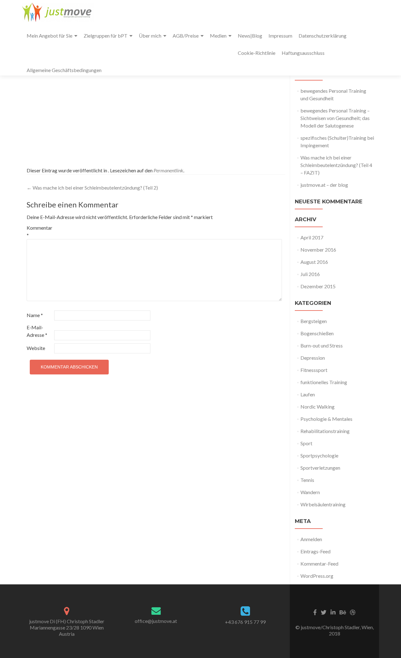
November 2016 (318, 250)
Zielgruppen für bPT (106, 36)
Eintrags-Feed (315, 551)
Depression (312, 358)
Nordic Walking (317, 407)
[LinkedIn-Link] (333, 611)
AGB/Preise (186, 36)
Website (36, 348)
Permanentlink (168, 170)
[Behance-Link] (343, 611)
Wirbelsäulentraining (323, 504)
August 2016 (314, 262)
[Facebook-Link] (315, 611)
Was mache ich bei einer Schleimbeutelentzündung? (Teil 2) (92, 188)
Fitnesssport (313, 370)
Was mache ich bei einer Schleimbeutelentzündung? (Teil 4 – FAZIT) (336, 164)
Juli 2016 (310, 274)
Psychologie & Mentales (326, 419)
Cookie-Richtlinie (256, 53)
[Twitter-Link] (323, 611)
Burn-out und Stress (321, 345)
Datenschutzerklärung (322, 36)
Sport (306, 443)
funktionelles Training (323, 382)
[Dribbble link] (353, 611)
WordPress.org (316, 576)
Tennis (307, 480)
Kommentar (39, 231)
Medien (218, 36)
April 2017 (311, 237)
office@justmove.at (156, 621)
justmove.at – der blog (324, 185)
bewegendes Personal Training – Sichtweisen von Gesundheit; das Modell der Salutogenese (335, 117)
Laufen (307, 394)
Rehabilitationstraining (325, 431)
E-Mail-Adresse (37, 331)
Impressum (280, 36)
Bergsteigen (313, 321)
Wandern (310, 492)
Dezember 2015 (318, 286)
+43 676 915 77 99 (245, 622)
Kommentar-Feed (319, 564)
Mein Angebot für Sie (49, 36)
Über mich (150, 36)
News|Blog (250, 36)
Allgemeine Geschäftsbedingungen (64, 70)
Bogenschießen (317, 333)
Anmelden (311, 539)
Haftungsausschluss (303, 53)
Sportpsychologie (319, 455)
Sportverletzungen (320, 468)
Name (35, 315)
